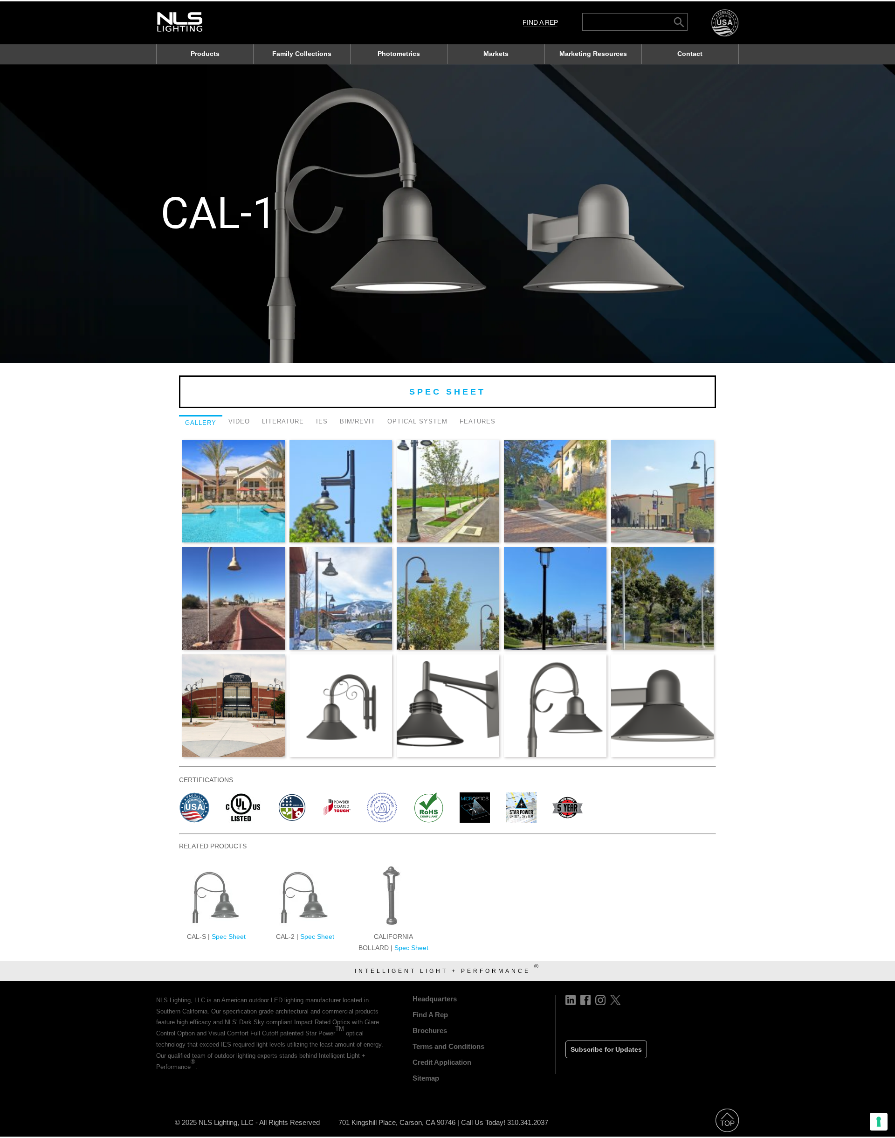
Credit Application (442, 1062)
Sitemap (426, 1078)
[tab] (200, 424)
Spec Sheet (447, 391)
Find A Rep (540, 22)
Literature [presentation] (283, 421)
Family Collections (301, 53)
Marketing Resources (593, 53)
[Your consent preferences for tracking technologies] (879, 1122)
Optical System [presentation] (417, 421)
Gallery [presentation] (200, 422)
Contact (689, 53)
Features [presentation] (478, 421)
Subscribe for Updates (606, 1049)
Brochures (430, 1030)
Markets (496, 53)
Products (205, 53)
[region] (447, 213)
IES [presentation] (322, 421)
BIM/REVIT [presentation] (357, 421)
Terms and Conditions (448, 1046)
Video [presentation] (239, 421)
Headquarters (435, 999)
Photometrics (399, 53)
